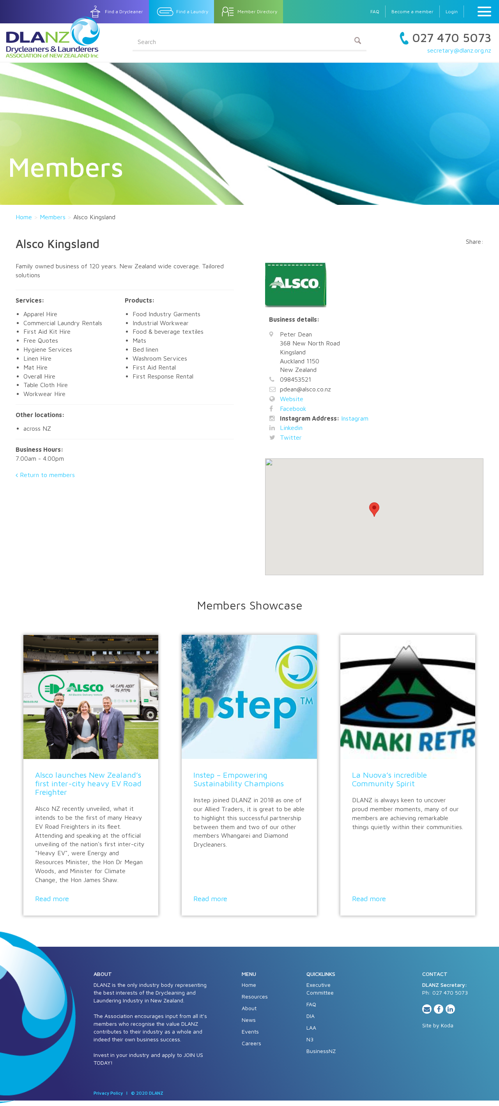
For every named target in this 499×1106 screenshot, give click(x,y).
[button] (374, 509)
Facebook (293, 408)
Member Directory (257, 11)
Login (452, 11)
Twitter (291, 437)
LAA (311, 1027)
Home (24, 216)
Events (250, 1031)
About (249, 1008)
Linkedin (291, 427)
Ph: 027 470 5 (440, 992)
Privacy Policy (108, 1092)
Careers (251, 1043)
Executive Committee (320, 988)
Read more (52, 899)
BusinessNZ (321, 1051)
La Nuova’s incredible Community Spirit (389, 779)
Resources (255, 996)
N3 (309, 1039)
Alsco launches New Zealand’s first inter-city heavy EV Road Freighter (88, 783)
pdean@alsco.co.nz (305, 389)
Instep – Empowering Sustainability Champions (238, 779)
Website (291, 398)
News (249, 1019)
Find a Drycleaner (124, 11)
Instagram (354, 418)
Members (52, 216)
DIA (310, 1016)
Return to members (47, 474)
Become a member (412, 11)
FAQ (374, 11)
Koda (447, 1025)
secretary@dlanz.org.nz (459, 50)
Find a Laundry (192, 11)
